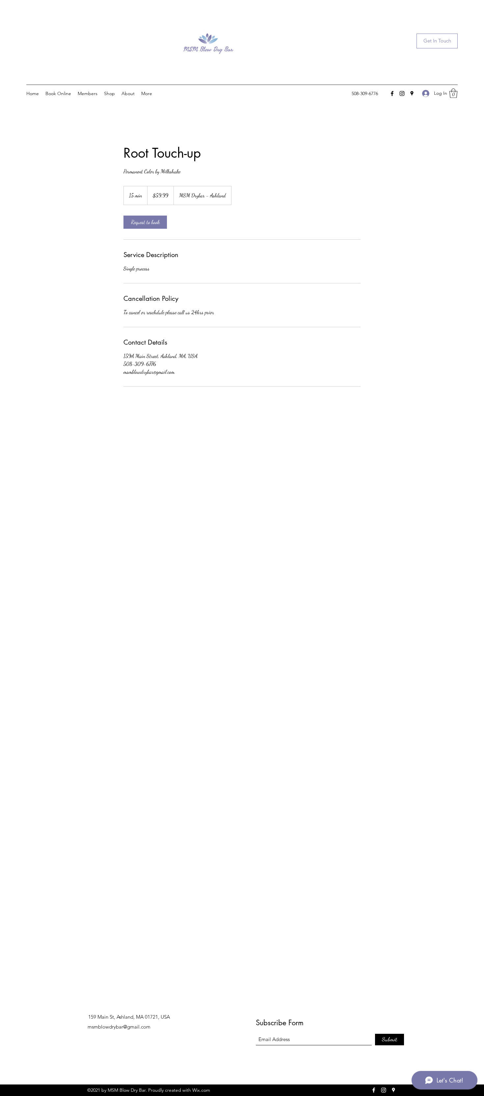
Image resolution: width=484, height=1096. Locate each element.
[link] (145, 222)
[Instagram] (402, 93)
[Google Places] (412, 93)
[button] (437, 41)
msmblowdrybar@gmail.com (119, 1027)
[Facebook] (392, 93)
